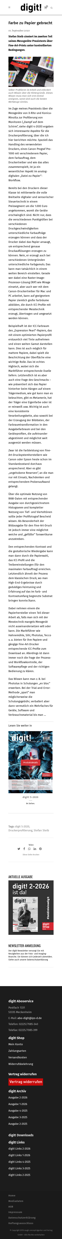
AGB (10, 1206)
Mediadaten (15, 1201)
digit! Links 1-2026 (19, 1155)
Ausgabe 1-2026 (17, 1104)
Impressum (15, 1212)
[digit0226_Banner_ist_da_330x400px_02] (31, 907)
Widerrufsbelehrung (20, 1064)
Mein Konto (15, 1044)
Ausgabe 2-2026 (17, 1097)
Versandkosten (17, 1057)
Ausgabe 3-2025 (17, 1117)
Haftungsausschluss (20, 1223)
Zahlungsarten (17, 1051)
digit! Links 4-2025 (19, 1161)
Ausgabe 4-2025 (17, 1110)
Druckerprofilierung (20, 830)
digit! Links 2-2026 (19, 1148)
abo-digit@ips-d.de (29, 1018)
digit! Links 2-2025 (19, 1175)
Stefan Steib (41, 830)
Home (11, 1195)
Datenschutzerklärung (37, 959)
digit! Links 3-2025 (19, 1168)
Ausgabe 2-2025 (17, 1123)
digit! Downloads (20, 1135)
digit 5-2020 (22, 826)
